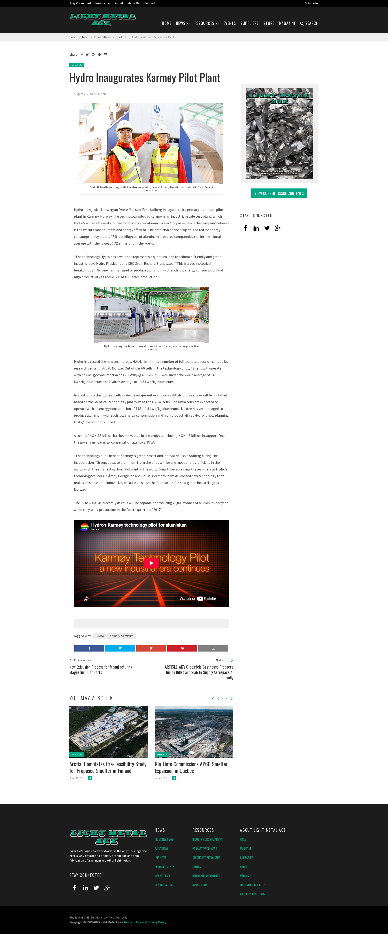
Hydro (100, 636)
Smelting (76, 64)
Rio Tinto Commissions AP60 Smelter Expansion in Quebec (191, 767)
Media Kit (245, 875)
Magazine (245, 848)
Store (243, 866)
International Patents (206, 875)
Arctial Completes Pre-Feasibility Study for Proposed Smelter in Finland (107, 767)
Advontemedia (117, 917)
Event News (162, 848)
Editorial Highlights (252, 885)
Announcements (164, 866)
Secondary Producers (206, 857)
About (244, 839)
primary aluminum (121, 636)
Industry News (164, 839)
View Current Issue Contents (279, 193)
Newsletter (199, 885)
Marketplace (162, 875)
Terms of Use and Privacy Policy (145, 922)
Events (196, 866)
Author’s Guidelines (252, 894)
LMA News (160, 857)
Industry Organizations (207, 839)
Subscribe (246, 857)
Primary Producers (204, 848)
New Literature (164, 885)
